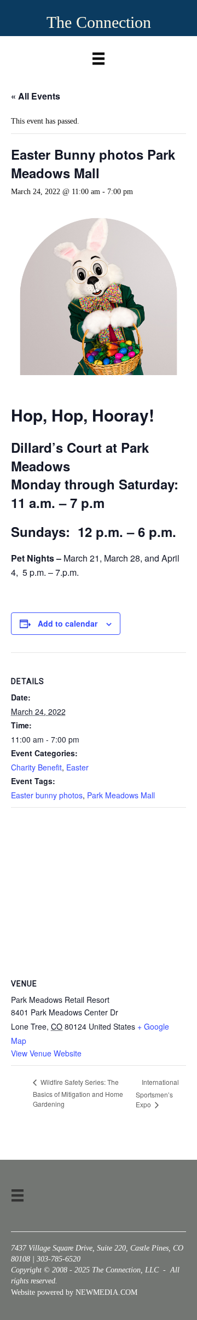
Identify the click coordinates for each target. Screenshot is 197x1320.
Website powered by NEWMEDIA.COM (74, 1292)
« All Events (35, 96)
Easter (77, 767)
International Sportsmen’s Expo (157, 1093)
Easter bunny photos (47, 795)
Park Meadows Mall (121, 795)
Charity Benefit (36, 767)
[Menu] (98, 56)
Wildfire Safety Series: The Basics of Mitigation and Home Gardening (78, 1092)
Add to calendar (67, 623)
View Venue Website (46, 1053)
